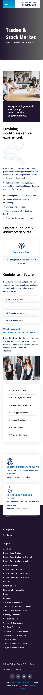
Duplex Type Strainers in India (16, 577)
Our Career (7, 535)
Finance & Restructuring (13, 590)
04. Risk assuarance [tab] (14, 320)
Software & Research (12, 602)
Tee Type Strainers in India (14, 635)
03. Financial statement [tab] (16, 313)
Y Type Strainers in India (13, 647)
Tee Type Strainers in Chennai (16, 631)
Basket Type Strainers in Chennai (17, 557)
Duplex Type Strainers (21, 405)
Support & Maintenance (13, 623)
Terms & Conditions (25, 664)
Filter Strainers (18, 427)
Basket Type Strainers (21, 397)
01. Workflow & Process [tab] (15, 299)
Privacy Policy (9, 664)
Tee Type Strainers (19, 412)
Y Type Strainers (18, 390)
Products (7, 598)
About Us (7, 548)
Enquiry (6, 581)
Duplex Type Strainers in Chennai (17, 573)
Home (8, 43)
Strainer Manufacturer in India (16, 610)
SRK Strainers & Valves (20, 682)
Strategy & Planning (11, 614)
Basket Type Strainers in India (16, 561)
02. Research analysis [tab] (15, 306)
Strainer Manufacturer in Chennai (17, 606)
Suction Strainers (19, 435)
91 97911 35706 (29, 5)
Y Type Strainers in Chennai (15, 643)
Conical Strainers (19, 420)
